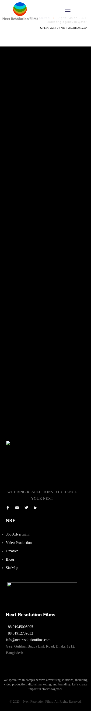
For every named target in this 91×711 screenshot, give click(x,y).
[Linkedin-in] (36, 507)
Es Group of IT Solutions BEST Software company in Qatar (38, 332)
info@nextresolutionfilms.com (28, 640)
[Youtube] (17, 507)
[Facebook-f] (8, 507)
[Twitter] (26, 507)
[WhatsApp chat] (42, 585)
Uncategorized (77, 27)
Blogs (10, 559)
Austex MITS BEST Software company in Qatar (44, 313)
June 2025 (12, 208)
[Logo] (20, 11)
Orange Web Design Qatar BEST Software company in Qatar (40, 353)
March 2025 (14, 214)
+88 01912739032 (19, 633)
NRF (63, 27)
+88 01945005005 (19, 627)
